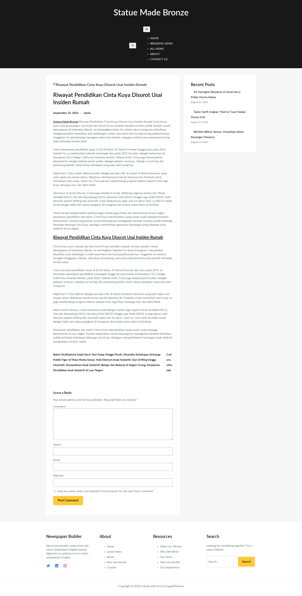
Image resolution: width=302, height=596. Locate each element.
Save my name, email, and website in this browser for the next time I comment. (105, 491)
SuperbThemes (175, 586)
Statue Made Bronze (151, 13)
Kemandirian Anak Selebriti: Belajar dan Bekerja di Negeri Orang (105, 365)
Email (57, 460)
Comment (60, 406)
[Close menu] (146, 29)
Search (246, 561)
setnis (87, 113)
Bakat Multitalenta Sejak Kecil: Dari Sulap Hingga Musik (87, 354)
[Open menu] (132, 45)
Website (58, 475)
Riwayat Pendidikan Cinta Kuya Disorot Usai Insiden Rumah (108, 237)
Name (57, 444)
